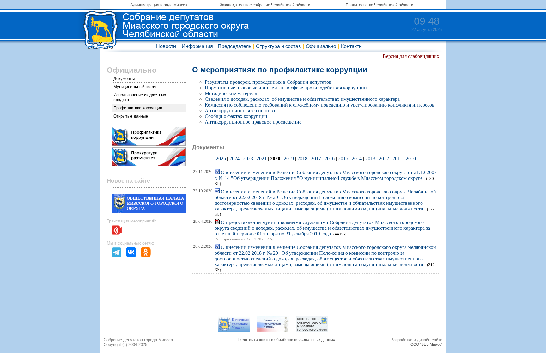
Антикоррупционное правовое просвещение (253, 122)
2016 (330, 158)
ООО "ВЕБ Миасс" (426, 344)
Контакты (352, 46)
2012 (384, 158)
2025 (221, 158)
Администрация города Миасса (158, 5)
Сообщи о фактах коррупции (236, 116)
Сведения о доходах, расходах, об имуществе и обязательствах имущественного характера (302, 99)
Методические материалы (233, 93)
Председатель (234, 46)
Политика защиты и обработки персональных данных (286, 340)
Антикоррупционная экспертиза (240, 110)
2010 (411, 158)
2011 (397, 158)
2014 (357, 158)
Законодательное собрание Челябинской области (265, 5)
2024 (234, 158)
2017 (316, 158)
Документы (124, 78)
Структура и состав (278, 46)
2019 (289, 158)
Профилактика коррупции (137, 108)
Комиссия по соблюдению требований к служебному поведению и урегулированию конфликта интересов (319, 104)
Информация (197, 46)
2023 (248, 158)
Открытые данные (130, 116)
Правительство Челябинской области (379, 5)
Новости (166, 46)
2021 (262, 158)
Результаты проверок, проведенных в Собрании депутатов (268, 82)
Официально (321, 46)
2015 (343, 158)
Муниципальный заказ (134, 86)
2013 (370, 158)
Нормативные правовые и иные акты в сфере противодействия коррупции (286, 87)
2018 (302, 158)
